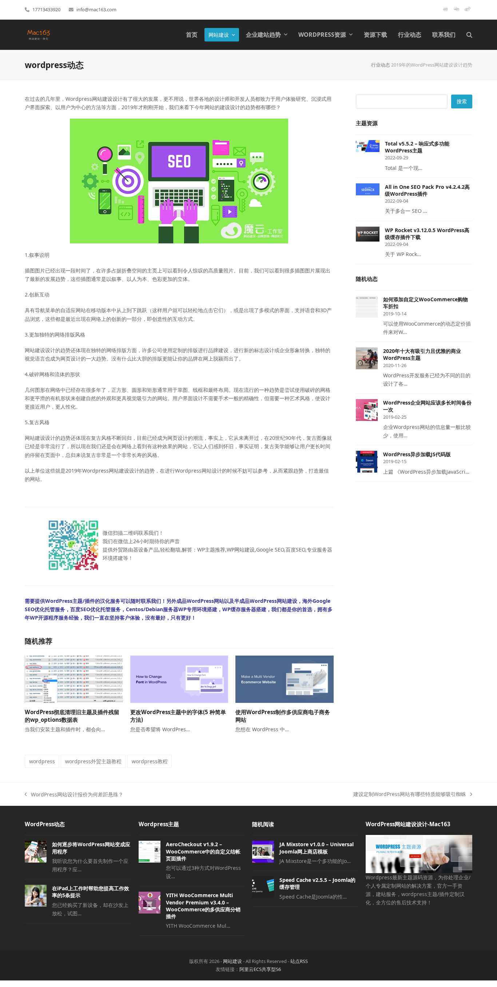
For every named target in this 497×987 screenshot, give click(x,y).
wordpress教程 (150, 761)
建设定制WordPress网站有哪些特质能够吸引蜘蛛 (409, 794)
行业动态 (380, 64)
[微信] (456, 11)
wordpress (42, 761)
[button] (469, 35)
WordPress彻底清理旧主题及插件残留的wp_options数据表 (72, 715)
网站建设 (232, 961)
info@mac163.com (96, 9)
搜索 (462, 101)
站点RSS (299, 961)
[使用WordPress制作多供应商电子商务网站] (284, 678)
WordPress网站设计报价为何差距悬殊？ (74, 795)
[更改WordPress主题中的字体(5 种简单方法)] (179, 678)
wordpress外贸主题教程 (93, 761)
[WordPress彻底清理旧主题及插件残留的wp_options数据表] (74, 678)
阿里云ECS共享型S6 (260, 969)
